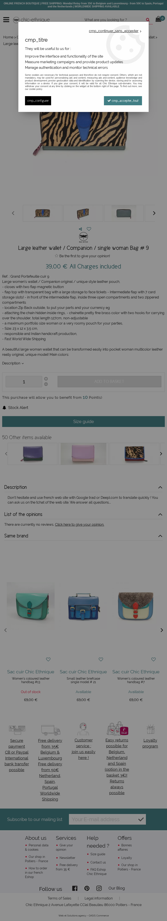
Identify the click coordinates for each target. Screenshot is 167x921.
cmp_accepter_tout (125, 100)
